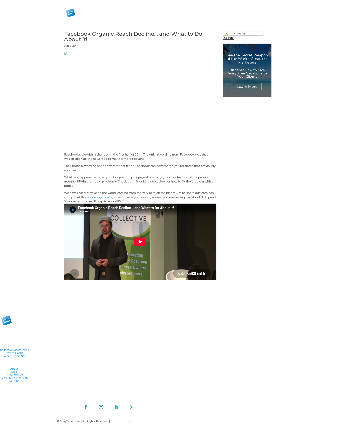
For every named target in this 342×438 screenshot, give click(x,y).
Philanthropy (234, 3)
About (212, 3)
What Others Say (258, 14)
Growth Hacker (232, 14)
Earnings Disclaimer (144, 421)
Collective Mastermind (206, 14)
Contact (274, 3)
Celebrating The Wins (255, 3)
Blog (221, 3)
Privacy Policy (120, 421)
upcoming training (100, 197)
